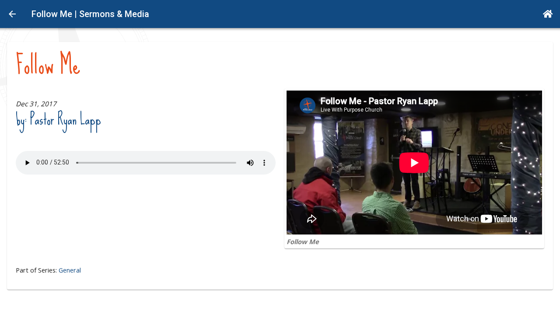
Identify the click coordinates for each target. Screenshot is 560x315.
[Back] (12, 14)
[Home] (548, 14)
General (70, 270)
